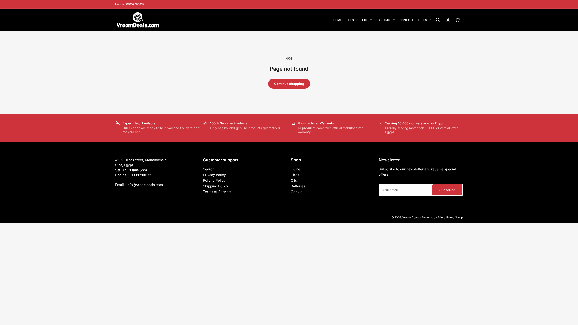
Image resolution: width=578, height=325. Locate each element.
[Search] (438, 20)
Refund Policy (214, 180)
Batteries (384, 20)
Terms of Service (217, 192)
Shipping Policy (215, 186)
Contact (406, 20)
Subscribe (447, 190)
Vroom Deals (410, 217)
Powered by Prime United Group (442, 217)
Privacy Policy (214, 175)
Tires (350, 20)
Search (208, 169)
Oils (365, 20)
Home (337, 20)
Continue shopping (289, 84)
